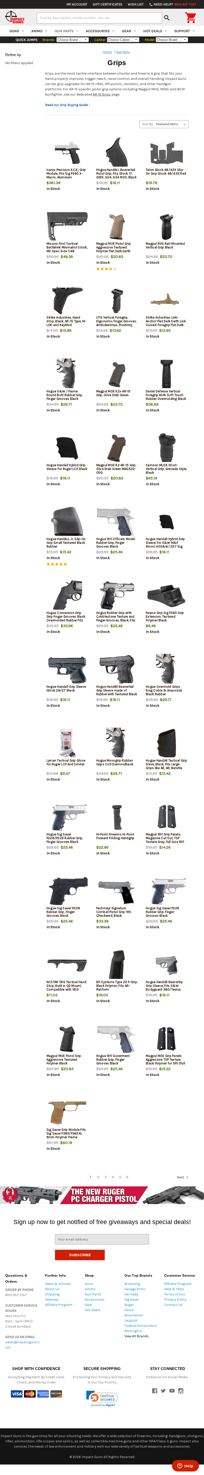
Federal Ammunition (140, 1326)
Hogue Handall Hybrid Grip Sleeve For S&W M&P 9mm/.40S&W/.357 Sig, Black (165, 544)
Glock (129, 1310)
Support (182, 31)
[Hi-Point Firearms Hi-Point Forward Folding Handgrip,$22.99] (117, 817)
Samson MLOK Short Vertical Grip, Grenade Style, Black (166, 468)
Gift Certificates (107, 4)
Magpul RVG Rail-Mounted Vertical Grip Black (165, 245)
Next (181, 1177)
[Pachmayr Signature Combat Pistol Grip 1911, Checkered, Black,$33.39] (117, 891)
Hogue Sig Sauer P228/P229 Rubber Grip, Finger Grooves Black (65, 838)
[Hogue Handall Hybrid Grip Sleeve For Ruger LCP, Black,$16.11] (67, 448)
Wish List (136, 4)
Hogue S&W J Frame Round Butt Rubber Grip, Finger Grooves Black (65, 395)
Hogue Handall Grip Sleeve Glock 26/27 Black (66, 688)
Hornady (131, 1294)
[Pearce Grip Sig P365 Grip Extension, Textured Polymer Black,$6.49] (166, 596)
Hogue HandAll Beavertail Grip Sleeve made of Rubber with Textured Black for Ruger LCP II (116, 692)
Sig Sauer (131, 1299)
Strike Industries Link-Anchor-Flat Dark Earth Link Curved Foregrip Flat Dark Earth (166, 323)
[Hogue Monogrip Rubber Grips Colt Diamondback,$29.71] (117, 744)
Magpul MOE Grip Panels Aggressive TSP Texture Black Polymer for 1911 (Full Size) (165, 1061)
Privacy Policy (175, 1299)
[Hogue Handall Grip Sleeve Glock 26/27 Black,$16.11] (67, 670)
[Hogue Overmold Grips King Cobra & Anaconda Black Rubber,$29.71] (166, 670)
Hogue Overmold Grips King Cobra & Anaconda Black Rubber (164, 690)
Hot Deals (152, 31)
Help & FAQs (174, 1289)
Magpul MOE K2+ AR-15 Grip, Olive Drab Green (113, 393)
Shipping (52, 1294)
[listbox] (172, 124)
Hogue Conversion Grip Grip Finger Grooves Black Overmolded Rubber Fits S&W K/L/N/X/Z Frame (66, 618)
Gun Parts (64, 31)
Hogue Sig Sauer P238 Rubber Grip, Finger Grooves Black (63, 911)
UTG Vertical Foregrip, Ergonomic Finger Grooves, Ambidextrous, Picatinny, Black (116, 323)
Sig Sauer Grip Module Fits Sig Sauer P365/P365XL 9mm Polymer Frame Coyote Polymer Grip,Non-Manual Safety (66, 1137)
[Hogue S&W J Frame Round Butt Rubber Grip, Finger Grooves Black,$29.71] (67, 374)
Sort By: (147, 124)
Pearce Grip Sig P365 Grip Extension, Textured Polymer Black (165, 616)
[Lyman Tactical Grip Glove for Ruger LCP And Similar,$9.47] (67, 744)
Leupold (130, 1320)
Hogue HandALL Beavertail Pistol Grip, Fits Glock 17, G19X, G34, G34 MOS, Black (116, 173)
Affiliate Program (58, 1305)
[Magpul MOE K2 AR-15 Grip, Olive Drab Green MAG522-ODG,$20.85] (117, 448)
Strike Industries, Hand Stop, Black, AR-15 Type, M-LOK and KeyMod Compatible (66, 323)
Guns (14, 31)
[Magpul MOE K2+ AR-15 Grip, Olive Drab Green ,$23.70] (117, 374)
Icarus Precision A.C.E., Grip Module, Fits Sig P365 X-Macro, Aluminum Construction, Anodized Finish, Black (66, 177)
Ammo (37, 31)
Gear (126, 31)
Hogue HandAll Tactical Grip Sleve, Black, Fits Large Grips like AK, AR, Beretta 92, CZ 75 (166, 766)
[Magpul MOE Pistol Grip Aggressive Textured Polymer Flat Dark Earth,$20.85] (117, 227)
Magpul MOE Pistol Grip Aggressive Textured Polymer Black (64, 1059)
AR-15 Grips (102, 94)
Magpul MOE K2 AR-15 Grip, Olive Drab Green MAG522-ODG (116, 468)
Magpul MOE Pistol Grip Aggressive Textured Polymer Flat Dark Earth (113, 247)
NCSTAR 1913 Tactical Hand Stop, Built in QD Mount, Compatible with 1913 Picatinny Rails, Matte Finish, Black (67, 989)
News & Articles (58, 1284)
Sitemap (51, 1299)
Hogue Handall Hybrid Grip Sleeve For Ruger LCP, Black (67, 467)
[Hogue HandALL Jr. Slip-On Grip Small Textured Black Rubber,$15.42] (67, 522)
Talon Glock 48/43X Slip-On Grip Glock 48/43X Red (166, 171)
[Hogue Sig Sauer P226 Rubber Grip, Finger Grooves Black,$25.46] (166, 891)
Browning (132, 1284)
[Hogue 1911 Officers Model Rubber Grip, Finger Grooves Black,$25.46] (117, 522)
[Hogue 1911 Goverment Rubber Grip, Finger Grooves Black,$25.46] (117, 1039)
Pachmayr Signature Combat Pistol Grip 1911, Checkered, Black (114, 911)
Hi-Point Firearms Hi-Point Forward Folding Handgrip (115, 836)
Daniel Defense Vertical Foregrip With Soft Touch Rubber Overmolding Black (166, 395)
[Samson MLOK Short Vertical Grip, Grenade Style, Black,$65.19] (166, 448)
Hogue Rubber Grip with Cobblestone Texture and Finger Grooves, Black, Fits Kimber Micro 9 (116, 618)
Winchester (133, 1315)
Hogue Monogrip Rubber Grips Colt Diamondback (115, 762)
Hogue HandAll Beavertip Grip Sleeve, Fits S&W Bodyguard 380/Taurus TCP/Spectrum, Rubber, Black (164, 989)
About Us (52, 1289)
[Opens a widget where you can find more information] (185, 1466)
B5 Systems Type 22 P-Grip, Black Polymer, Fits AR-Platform (117, 985)
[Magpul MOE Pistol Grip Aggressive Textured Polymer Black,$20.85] (67, 1039)
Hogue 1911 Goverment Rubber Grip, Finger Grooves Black (113, 1059)
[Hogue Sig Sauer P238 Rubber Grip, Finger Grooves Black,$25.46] (67, 891)
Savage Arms (134, 1289)
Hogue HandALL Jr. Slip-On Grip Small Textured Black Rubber (66, 542)
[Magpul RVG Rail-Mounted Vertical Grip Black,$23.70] (166, 227)
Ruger (129, 1305)
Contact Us (173, 1305)
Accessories (98, 31)
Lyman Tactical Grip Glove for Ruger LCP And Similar (66, 762)
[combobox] (99, 17)
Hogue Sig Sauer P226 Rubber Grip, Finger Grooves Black (162, 911)
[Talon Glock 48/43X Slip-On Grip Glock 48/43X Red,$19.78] (166, 153)
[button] (102, 1398)
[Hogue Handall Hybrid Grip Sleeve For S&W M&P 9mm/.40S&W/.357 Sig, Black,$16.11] (166, 522)
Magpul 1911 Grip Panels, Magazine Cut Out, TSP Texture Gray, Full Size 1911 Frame (165, 839)
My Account (76, 4)
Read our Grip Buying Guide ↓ (67, 105)
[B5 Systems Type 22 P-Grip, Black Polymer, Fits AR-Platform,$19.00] (117, 965)
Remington (133, 1331)
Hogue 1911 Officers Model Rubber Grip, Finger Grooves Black (115, 542)
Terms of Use (174, 1294)
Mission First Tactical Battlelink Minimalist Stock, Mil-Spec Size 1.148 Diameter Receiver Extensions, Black (67, 251)
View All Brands (136, 1336)
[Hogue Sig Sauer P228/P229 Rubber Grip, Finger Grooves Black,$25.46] (67, 817)
